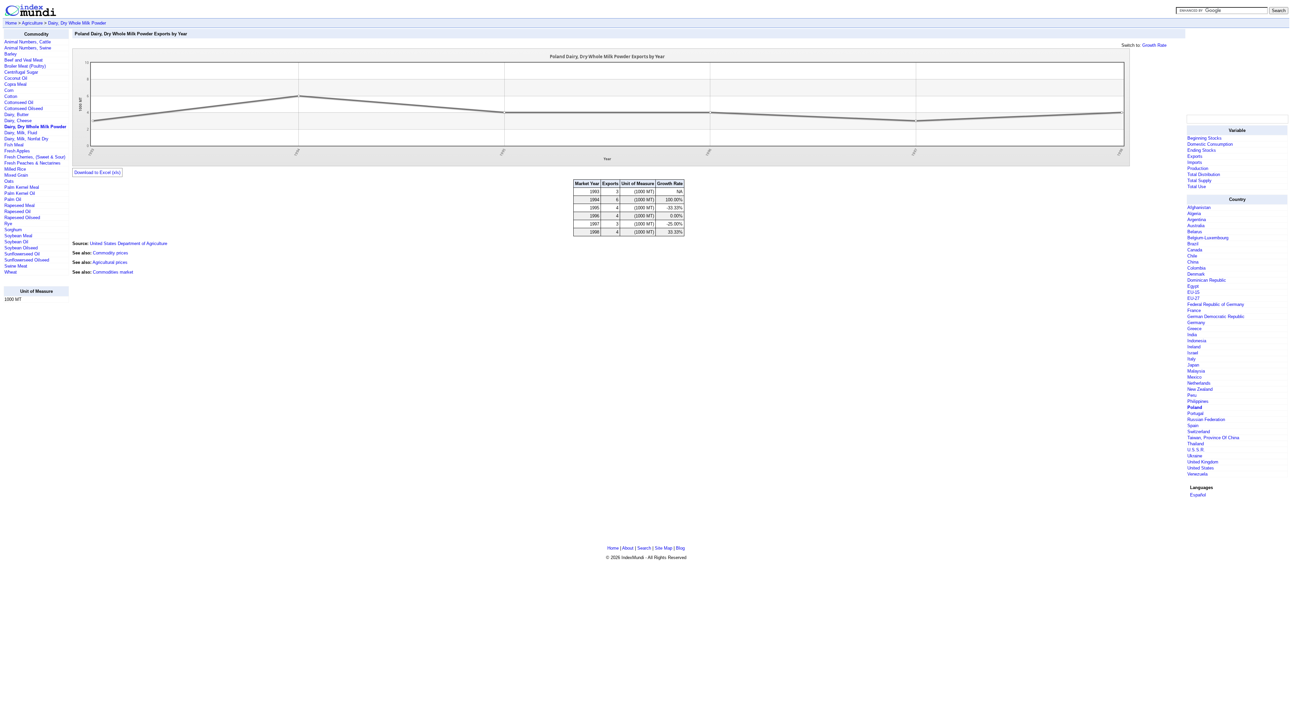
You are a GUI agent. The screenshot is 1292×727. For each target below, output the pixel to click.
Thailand (1195, 443)
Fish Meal (14, 144)
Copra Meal (15, 84)
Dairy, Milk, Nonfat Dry (26, 138)
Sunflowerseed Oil (22, 253)
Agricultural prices (110, 262)
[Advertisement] (31, 409)
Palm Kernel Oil (19, 193)
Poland (1194, 407)
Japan (1193, 365)
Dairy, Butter (16, 114)
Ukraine (1194, 455)
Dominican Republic (1206, 280)
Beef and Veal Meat (23, 60)
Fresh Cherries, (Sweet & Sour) (34, 157)
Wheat (10, 272)
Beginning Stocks (1204, 138)
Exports (1195, 156)
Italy (1191, 358)
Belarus (1194, 231)
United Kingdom (1202, 461)
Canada (1194, 249)
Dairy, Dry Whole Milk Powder (77, 23)
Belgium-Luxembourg (1207, 237)
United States (1200, 468)
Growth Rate (1154, 45)
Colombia (1196, 268)
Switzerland (1198, 431)
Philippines (1198, 401)
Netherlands (1199, 383)
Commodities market (113, 272)
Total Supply (1199, 180)
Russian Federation (1206, 419)
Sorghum (13, 229)
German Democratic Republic (1216, 316)
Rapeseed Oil (17, 211)
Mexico (1194, 377)
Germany (1196, 322)
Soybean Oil (16, 241)
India (1192, 334)
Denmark (1196, 274)
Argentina (1196, 219)
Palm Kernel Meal (21, 187)
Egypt (1193, 286)
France (1194, 310)
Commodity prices (110, 252)
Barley (10, 54)
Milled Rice (15, 169)
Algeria (1194, 213)
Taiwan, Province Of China (1213, 437)
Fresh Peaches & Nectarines (32, 163)
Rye (8, 223)
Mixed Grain (16, 175)
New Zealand (1200, 389)
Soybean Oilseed (21, 247)
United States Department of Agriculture (128, 243)
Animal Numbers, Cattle (27, 41)
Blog (680, 548)
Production (1197, 168)
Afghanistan (1199, 207)
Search (644, 548)
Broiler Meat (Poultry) (25, 66)
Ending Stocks (1201, 150)
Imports (1194, 162)
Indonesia (1196, 340)
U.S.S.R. (1196, 449)
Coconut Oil (15, 78)
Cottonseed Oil (18, 102)
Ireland (1193, 346)
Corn (8, 90)
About (628, 548)
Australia (1196, 225)
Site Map (663, 548)
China (1192, 262)
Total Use (1196, 186)
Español (1198, 494)
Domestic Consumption (1210, 144)
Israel (1192, 352)
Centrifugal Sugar (21, 72)
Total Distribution (1203, 174)
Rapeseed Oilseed (22, 217)
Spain (1192, 425)
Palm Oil (12, 199)
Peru (1191, 395)
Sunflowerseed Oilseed (26, 260)
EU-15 (1193, 292)
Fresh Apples (17, 150)
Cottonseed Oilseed (23, 108)
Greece (1194, 328)
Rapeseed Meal (19, 205)
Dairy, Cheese (18, 120)
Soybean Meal (18, 235)
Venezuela (1197, 474)
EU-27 (1193, 298)
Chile (1192, 255)
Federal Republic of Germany (1215, 304)
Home (11, 23)
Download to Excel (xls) (97, 172)
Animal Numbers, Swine (27, 47)
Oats (9, 181)
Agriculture (32, 23)
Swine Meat (15, 266)
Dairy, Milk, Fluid (20, 132)
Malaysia (1196, 371)
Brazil (1192, 243)
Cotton (10, 96)
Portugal (1195, 413)
